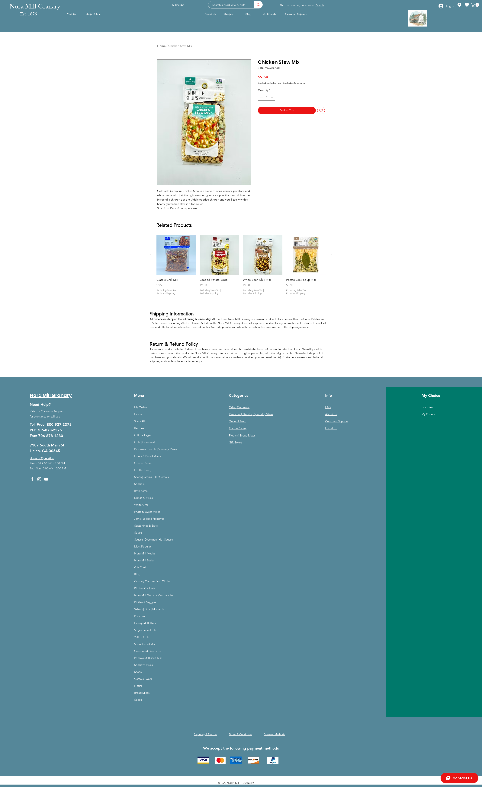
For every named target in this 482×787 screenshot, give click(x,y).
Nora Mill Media (144, 553)
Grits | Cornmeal (144, 442)
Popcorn (139, 616)
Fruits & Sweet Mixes (147, 511)
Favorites (427, 407)
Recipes (139, 428)
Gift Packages (142, 435)
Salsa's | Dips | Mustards (149, 609)
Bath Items (140, 491)
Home (161, 46)
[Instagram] (39, 479)
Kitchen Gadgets (144, 588)
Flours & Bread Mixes (147, 456)
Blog (137, 574)
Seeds (138, 672)
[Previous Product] (151, 255)
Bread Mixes (141, 692)
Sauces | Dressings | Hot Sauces (153, 539)
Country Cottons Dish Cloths (152, 581)
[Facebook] (32, 479)
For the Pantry (143, 470)
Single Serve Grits (145, 630)
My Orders (140, 407)
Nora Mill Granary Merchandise (153, 595)
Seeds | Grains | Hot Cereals (151, 477)
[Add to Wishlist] (321, 110)
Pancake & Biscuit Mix (148, 658)
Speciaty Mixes (143, 665)
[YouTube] (46, 479)
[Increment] (272, 97)
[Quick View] (176, 255)
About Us (331, 414)
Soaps (138, 699)
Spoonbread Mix (144, 644)
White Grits (141, 504)
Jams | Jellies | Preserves (149, 518)
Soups (138, 532)
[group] (241, 267)
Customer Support (52, 411)
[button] (475, 5)
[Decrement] (261, 97)
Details (320, 5)
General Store (143, 463)
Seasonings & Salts (146, 525)
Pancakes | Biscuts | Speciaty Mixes (155, 449)
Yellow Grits (141, 637)
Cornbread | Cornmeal (148, 651)
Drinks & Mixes (143, 498)
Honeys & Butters (145, 623)
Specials (139, 484)
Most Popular (142, 546)
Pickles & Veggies (145, 602)
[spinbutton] (266, 97)
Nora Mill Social (144, 560)
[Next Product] (331, 255)
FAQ (328, 407)
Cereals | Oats (143, 679)
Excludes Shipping (294, 82)
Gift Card (140, 567)
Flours (138, 685)
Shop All (139, 421)
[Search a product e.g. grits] (258, 4)
